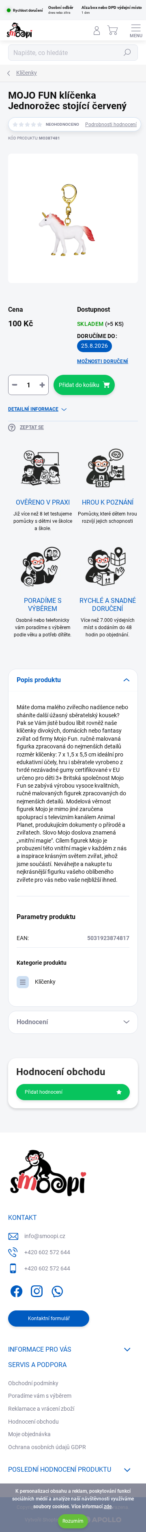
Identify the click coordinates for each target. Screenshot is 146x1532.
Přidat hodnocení (43, 1092)
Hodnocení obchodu (33, 1421)
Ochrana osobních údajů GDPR (47, 1447)
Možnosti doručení (102, 361)
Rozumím (73, 1521)
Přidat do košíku (79, 385)
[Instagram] (35, 1290)
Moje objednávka (29, 1434)
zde (108, 1506)
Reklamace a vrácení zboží (41, 1408)
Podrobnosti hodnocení (111, 124)
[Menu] (136, 30)
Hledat (127, 52)
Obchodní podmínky (33, 1383)
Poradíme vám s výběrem (39, 1396)
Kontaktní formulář (49, 1318)
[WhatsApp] (56, 1290)
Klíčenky (45, 981)
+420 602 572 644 (47, 1252)
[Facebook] (15, 1290)
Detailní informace (33, 409)
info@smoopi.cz (44, 1236)
